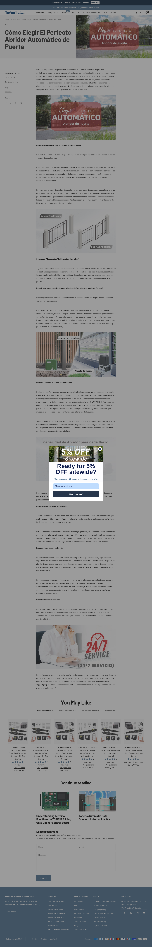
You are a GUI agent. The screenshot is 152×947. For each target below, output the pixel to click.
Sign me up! (76, 494)
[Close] (100, 449)
